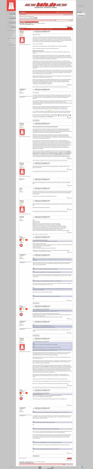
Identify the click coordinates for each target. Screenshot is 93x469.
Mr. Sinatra (38, 23)
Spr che (14, 35)
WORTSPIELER (23, 89)
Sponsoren (14, 43)
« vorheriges (67, 26)
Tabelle (14, 16)
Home (14, 11)
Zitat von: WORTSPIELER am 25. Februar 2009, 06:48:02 (41, 393)
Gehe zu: (64, 464)
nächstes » (71, 26)
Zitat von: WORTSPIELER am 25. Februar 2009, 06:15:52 (41, 309)
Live (15, 32)
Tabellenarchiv (13, 37)
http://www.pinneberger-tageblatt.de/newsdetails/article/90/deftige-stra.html (46, 48)
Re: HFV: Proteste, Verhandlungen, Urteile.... (43, 31)
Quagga (21, 236)
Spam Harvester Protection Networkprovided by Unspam (46, 468)
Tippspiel (14, 34)
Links (15, 44)
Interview (14, 33)
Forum (14, 31)
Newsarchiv (13, 36)
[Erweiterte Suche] (55, 20)
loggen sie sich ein (24, 16)
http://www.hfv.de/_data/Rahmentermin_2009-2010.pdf (42, 396)
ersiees (21, 188)
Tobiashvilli (22, 216)
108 (25, 27)
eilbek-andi (22, 31)
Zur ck (14, 46)
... (24, 27)
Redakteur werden (12, 41)
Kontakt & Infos (13, 39)
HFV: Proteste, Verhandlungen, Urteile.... (27, 24)
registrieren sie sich (31, 16)
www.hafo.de (22, 23)
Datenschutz (13, 40)
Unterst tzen (13, 42)
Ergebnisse (14, 15)
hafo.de (26, 23)
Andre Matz (43, 23)
